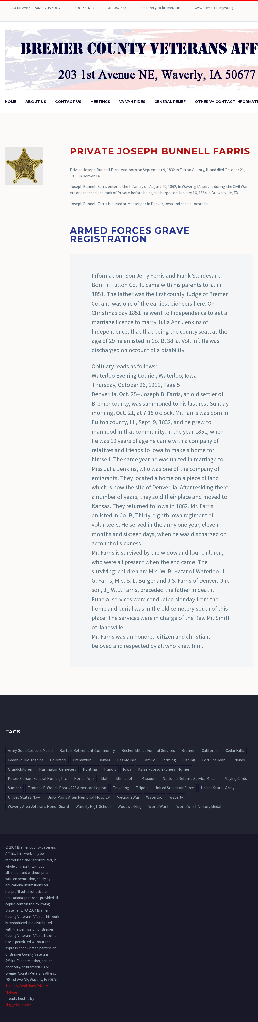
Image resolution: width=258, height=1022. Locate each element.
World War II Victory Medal (198, 806)
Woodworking (130, 806)
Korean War (84, 778)
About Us (35, 101)
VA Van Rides (132, 101)
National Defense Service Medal (190, 778)
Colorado (58, 759)
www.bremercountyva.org (214, 7)
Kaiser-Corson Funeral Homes (164, 769)
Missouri (148, 778)
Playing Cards (235, 778)
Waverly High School (93, 806)
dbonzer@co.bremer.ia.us (161, 7)
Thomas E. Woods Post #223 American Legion (67, 787)
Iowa (127, 769)
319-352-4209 (84, 7)
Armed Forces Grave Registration (130, 234)
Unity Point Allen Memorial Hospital (78, 797)
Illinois (110, 769)
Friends (238, 759)
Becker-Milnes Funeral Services (148, 750)
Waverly (176, 797)
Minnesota (125, 778)
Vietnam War (128, 797)
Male (105, 778)
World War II (159, 806)
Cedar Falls (234, 750)
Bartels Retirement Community (87, 750)
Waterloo (154, 797)
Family (149, 759)
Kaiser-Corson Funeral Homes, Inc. (37, 778)
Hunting (90, 769)
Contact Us (68, 101)
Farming (169, 759)
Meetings (100, 101)
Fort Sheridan (213, 759)
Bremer (188, 750)
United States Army (217, 787)
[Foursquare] (8, 15)
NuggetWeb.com (18, 1004)
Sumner (14, 787)
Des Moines (127, 759)
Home (10, 101)
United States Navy (24, 797)
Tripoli (142, 787)
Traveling (121, 787)
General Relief (170, 101)
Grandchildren (20, 769)
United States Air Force (174, 787)
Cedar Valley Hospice (25, 759)
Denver (104, 759)
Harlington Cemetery (57, 769)
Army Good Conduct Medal (30, 750)
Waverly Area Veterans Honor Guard (38, 806)
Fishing (189, 759)
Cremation (82, 759)
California (210, 750)
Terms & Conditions (20, 985)
